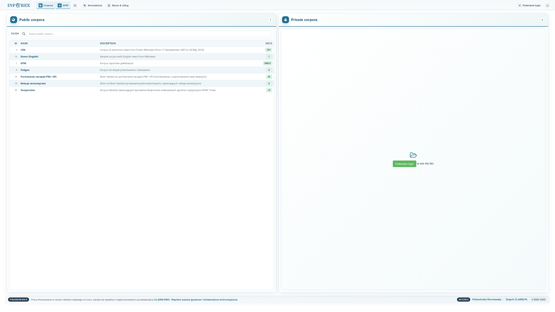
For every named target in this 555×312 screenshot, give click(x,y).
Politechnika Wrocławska (486, 299)
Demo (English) (29, 56)
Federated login (404, 164)
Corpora (48, 5)
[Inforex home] (19, 5)
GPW (23, 63)
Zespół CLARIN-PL (517, 299)
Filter (15, 33)
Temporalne (28, 90)
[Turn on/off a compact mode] (547, 5)
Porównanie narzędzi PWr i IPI (38, 76)
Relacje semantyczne (33, 83)
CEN (23, 49)
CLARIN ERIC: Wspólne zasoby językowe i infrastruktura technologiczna (195, 299)
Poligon (25, 70)
